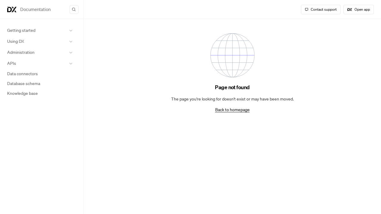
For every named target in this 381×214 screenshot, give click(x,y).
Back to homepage (232, 109)
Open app (362, 9)
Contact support (324, 9)
